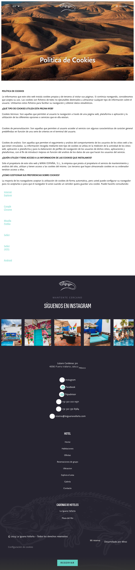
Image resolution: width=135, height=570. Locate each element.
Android (8, 260)
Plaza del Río (67, 518)
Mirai (124, 541)
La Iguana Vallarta (68, 511)
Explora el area (67, 475)
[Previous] (6, 332)
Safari (7, 235)
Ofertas (67, 455)
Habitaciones (67, 448)
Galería (67, 482)
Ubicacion (67, 468)
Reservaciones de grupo (67, 462)
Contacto (67, 488)
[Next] (129, 332)
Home (67, 442)
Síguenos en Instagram (67, 306)
